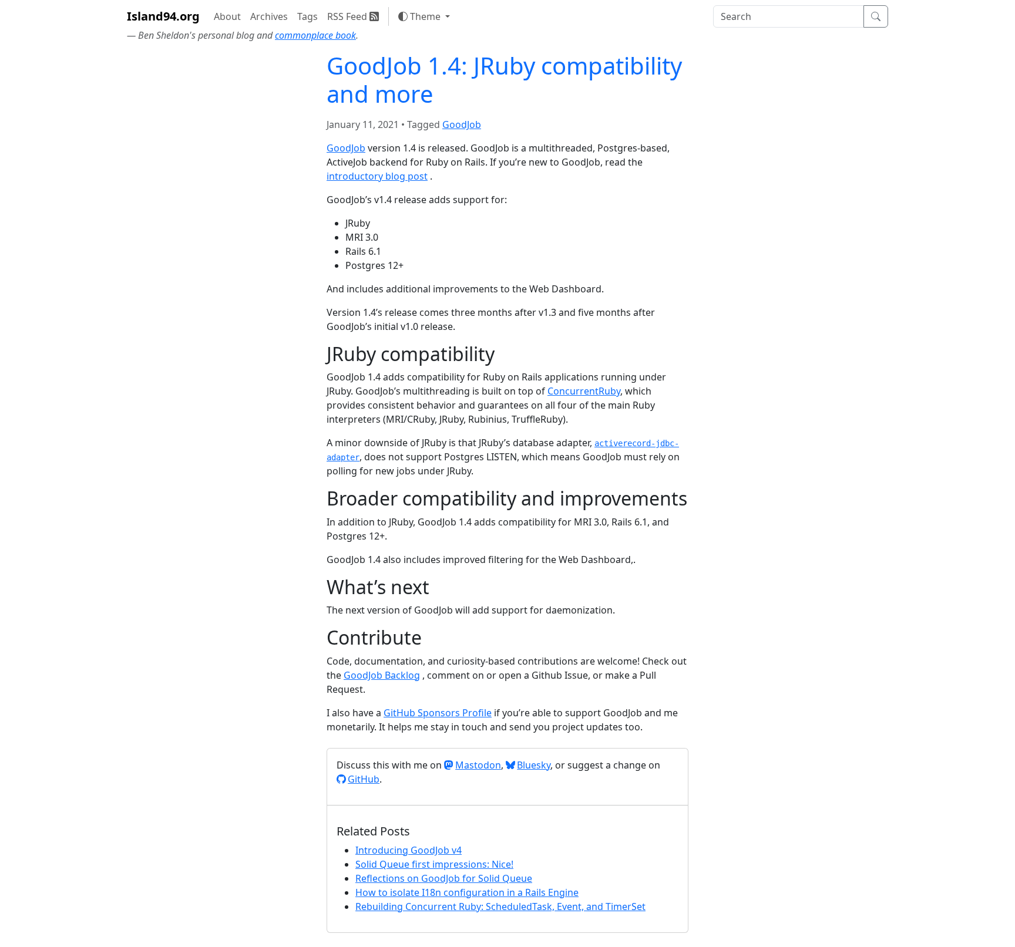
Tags (307, 16)
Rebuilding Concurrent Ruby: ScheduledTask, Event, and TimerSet (500, 906)
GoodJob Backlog (382, 675)
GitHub (363, 779)
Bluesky (533, 765)
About (227, 16)
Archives (269, 16)
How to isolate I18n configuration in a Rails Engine (467, 892)
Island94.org (163, 16)
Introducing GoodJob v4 (408, 850)
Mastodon (478, 765)
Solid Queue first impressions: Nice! (434, 864)
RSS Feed (348, 16)
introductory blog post (377, 176)
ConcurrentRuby (583, 391)
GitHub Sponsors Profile (438, 712)
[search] (788, 16)
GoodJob (461, 124)
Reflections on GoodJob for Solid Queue (443, 878)
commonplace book (315, 35)
